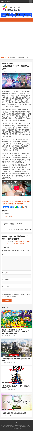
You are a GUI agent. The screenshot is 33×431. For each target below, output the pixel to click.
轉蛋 (11, 216)
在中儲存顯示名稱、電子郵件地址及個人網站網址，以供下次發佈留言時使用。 (16, 295)
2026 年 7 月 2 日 (6, 335)
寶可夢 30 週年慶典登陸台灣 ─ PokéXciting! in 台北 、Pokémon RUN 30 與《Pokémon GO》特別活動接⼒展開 (15, 331)
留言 (3, 254)
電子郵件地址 (6, 279)
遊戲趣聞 (16, 355)
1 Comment (19, 71)
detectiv (14, 71)
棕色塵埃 (7, 216)
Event (4, 326)
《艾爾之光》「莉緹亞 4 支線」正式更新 (19, 229)
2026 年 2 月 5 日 (6, 362)
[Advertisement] (16, 39)
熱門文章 (20, 326)
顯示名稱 (5, 273)
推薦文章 (15, 326)
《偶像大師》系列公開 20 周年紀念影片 (14, 413)
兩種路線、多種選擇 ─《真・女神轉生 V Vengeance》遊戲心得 (14, 224)
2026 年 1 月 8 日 (6, 389)
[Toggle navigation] (3, 20)
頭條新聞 (25, 326)
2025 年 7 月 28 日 (6, 415)
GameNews (5, 63)
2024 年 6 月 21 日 (6, 71)
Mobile (11, 63)
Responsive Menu (30, 1)
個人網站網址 (5, 286)
